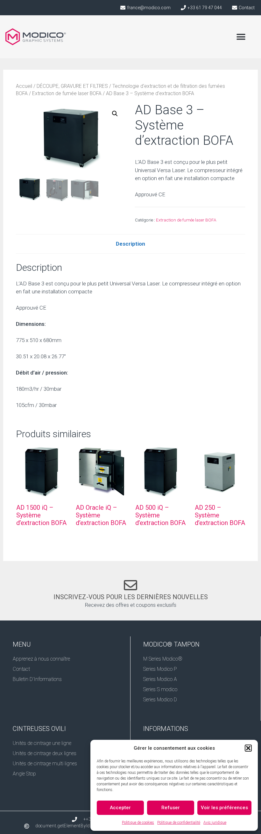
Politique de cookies (138, 822)
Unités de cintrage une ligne (42, 743)
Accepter (120, 807)
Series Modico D (160, 700)
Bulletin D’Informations (37, 679)
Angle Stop (24, 774)
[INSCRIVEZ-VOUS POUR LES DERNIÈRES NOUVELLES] (130, 585)
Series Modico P (160, 669)
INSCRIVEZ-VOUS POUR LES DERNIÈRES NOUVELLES (130, 597)
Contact (21, 669)
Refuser (170, 807)
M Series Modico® (162, 659)
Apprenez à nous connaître (41, 659)
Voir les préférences (224, 807)
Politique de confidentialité (178, 822)
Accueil (24, 86)
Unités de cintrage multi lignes (45, 763)
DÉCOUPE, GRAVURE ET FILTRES (72, 86)
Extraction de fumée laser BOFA (67, 93)
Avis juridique (214, 822)
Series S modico (160, 689)
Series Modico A (160, 679)
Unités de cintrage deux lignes (44, 753)
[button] (248, 748)
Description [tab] (130, 244)
